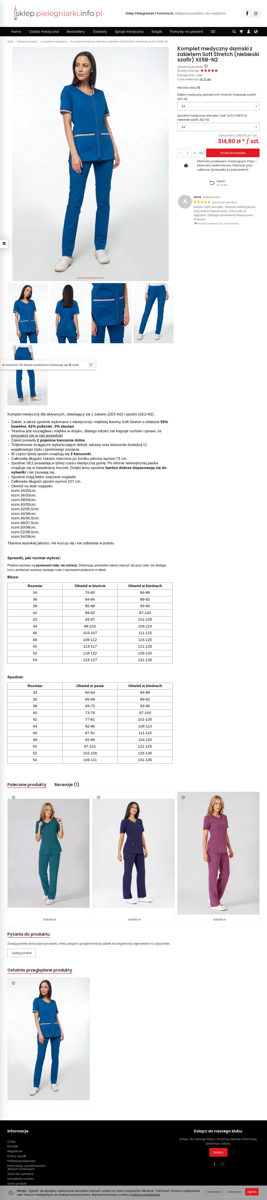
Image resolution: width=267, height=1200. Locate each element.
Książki (157, 31)
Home (16, 31)
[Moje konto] (248, 31)
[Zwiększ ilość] (180, 153)
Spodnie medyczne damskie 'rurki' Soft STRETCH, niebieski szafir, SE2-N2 (212, 117)
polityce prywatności (146, 1195)
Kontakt (12, 1146)
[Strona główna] (57, 13)
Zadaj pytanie (22, 953)
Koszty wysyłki (16, 1156)
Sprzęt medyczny (129, 31)
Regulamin (14, 1151)
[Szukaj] (234, 31)
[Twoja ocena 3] (209, 71)
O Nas (11, 1142)
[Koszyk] (241, 31)
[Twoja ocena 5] (216, 71)
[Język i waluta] (256, 31)
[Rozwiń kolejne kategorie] (213, 31)
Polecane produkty (27, 784)
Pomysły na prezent (186, 31)
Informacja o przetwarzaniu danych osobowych (26, 1167)
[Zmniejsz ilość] (194, 153)
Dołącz (218, 1152)
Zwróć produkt (17, 1184)
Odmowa (234, 1192)
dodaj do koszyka (232, 153)
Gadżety (100, 31)
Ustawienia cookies (20, 1179)
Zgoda (251, 1192)
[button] (90, 164)
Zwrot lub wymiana (20, 1174)
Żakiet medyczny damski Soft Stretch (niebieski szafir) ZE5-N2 (216, 97)
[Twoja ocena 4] (212, 71)
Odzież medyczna (44, 31)
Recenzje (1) (67, 784)
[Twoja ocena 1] (202, 71)
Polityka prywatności (21, 1161)
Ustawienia (214, 1192)
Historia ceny (187, 88)
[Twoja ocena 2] (205, 71)
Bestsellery (76, 31)
